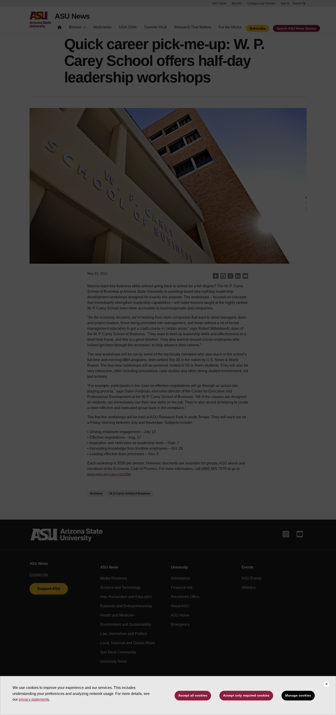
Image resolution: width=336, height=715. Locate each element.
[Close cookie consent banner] (326, 684)
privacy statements (34, 699)
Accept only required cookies (246, 695)
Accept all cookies (192, 695)
